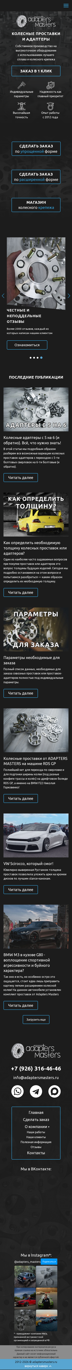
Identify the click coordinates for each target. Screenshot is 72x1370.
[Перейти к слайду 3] (38, 358)
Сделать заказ (36, 1119)
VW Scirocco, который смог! (28, 863)
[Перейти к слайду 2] (34, 358)
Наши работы (36, 1132)
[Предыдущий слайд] (3, 296)
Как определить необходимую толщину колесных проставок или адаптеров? (35, 547)
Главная (36, 1112)
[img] (17, 1091)
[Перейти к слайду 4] (41, 358)
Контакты (36, 1153)
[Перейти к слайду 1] (31, 357)
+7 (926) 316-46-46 (36, 1068)
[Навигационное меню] (66, 5)
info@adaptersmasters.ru (36, 1077)
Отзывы (36, 1147)
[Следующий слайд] (69, 296)
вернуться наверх (36, 1366)
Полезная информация (36, 1142)
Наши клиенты (36, 1137)
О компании (36, 1126)
